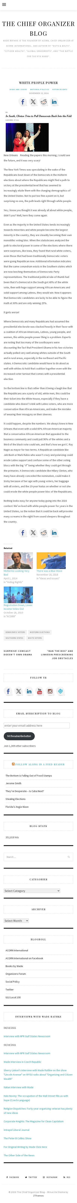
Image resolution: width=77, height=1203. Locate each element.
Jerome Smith (13, 783)
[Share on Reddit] (43, 101)
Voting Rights (59, 89)
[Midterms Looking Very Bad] (18, 560)
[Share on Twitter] (33, 101)
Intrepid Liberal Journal (16, 1130)
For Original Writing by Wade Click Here (25, 1147)
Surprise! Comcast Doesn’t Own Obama (18, 653)
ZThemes (38, 1195)
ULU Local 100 (13, 997)
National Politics (39, 89)
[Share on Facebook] (22, 101)
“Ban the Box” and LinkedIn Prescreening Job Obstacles (57, 655)
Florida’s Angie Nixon (17, 806)
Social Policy (13, 981)
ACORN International (17, 950)
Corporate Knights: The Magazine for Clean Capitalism (34, 1121)
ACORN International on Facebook (24, 958)
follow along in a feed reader (40, 764)
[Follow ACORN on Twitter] (18, 691)
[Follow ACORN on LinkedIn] (29, 691)
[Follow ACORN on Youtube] (39, 691)
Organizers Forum (16, 973)
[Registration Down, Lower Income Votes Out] (18, 595)
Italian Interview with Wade (18, 1087)
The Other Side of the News (19, 1155)
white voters (35, 638)
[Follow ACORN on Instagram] (50, 691)
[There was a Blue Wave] (51, 560)
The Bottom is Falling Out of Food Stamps (29, 775)
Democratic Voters (15, 632)
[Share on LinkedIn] (54, 101)
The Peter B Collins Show (17, 1138)
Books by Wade (14, 966)
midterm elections (40, 632)
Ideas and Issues (18, 89)
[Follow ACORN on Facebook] (8, 691)
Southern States (14, 638)
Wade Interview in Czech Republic (22, 1062)
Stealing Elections (16, 799)
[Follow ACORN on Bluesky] (60, 691)
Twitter (10, 989)
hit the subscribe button (19, 736)
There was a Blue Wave (49, 571)
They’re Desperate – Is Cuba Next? (25, 791)
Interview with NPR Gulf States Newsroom (27, 1036)
